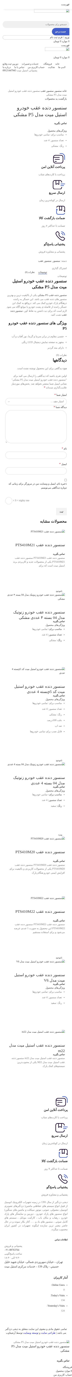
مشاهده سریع (60, 581)
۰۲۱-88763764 (11, 1250)
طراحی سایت (48, 1333)
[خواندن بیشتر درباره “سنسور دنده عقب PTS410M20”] (60, 879)
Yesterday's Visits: (55, 1305)
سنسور (58, 91)
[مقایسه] (60, 538)
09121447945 (9, 70)
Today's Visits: (57, 1295)
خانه (64, 91)
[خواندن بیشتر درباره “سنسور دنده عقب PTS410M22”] (60, 938)
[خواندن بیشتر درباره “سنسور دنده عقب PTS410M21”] (60, 572)
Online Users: (58, 1285)
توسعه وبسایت (30, 1333)
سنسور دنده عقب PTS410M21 (40, 545)
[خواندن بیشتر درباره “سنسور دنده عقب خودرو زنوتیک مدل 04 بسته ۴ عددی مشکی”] (60, 650)
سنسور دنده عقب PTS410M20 (40, 852)
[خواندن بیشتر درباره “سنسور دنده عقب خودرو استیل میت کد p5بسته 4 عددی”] (60, 741)
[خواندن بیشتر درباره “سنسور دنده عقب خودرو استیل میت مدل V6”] (60, 1013)
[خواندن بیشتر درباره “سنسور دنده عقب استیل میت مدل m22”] (60, 1072)
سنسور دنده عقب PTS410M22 (40, 911)
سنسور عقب (47, 91)
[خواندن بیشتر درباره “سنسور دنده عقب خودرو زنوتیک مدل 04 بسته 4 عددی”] (60, 815)
